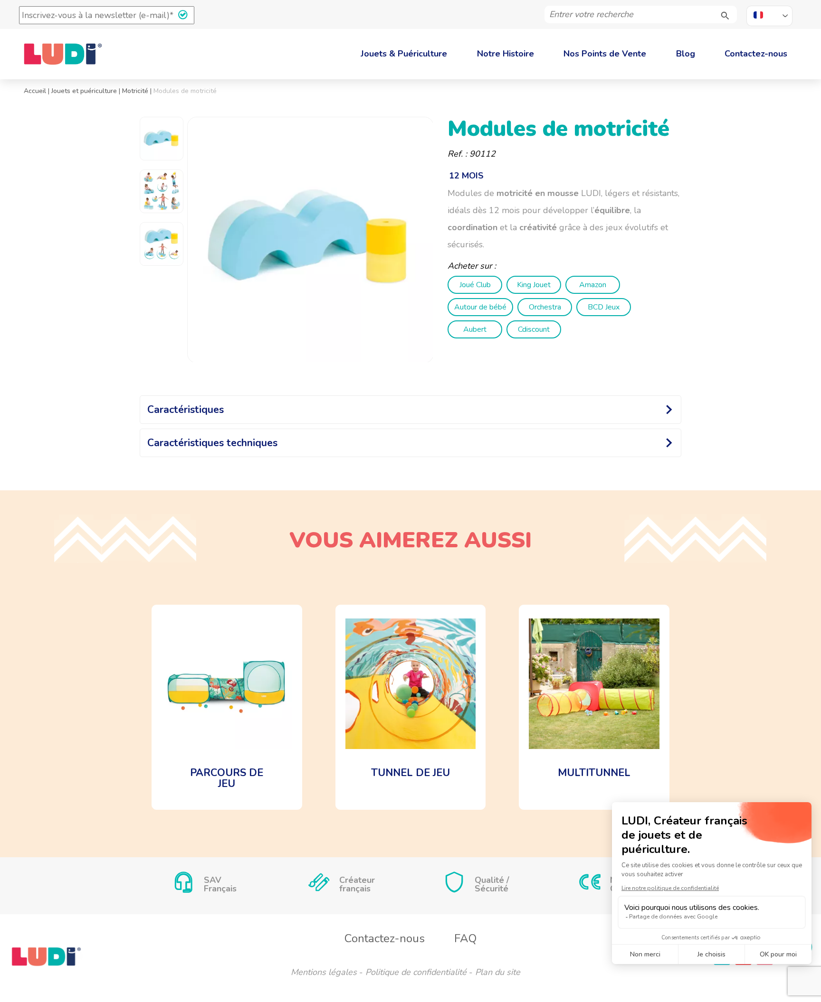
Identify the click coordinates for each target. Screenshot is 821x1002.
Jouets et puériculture (84, 90)
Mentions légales (324, 972)
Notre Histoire (505, 53)
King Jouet (534, 285)
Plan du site (497, 972)
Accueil (35, 90)
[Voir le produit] (227, 707)
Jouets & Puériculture (404, 53)
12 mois (466, 175)
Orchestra (545, 307)
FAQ (465, 938)
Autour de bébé (480, 307)
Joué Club (475, 285)
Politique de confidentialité (416, 972)
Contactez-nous (756, 53)
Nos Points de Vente (604, 53)
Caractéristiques (185, 409)
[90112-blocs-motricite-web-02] (310, 240)
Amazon (592, 285)
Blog (685, 53)
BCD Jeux (604, 307)
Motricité (135, 90)
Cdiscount (534, 329)
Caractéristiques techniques (212, 442)
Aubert (475, 329)
